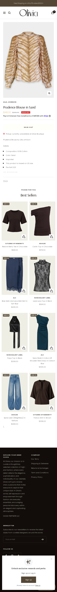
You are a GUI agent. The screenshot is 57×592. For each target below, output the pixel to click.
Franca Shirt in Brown (42, 418)
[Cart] (52, 12)
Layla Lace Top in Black (42, 301)
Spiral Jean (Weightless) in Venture (14, 419)
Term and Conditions (40, 472)
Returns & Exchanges (39, 468)
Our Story (35, 459)
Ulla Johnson (9, 102)
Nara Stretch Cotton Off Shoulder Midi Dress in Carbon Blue (42, 361)
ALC (14, 298)
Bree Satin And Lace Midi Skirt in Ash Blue (14, 302)
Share (5, 181)
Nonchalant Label (42, 298)
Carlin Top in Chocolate (42, 246)
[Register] (42, 539)
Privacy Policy (36, 477)
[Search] (9, 13)
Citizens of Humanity (14, 244)
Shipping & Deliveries (40, 463)
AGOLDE (42, 244)
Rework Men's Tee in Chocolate (14, 246)
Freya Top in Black (14, 358)
